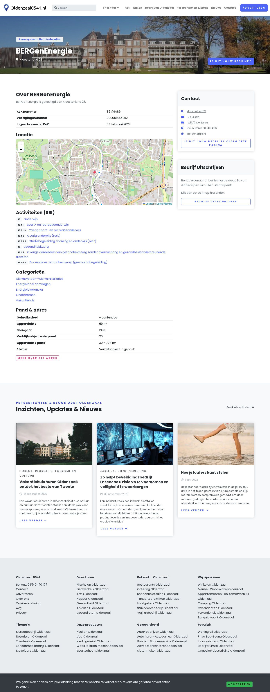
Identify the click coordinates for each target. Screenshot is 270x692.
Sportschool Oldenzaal (93, 651)
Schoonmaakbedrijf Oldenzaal (38, 646)
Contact (230, 8)
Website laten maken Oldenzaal (100, 646)
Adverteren (254, 7)
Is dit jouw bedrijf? (231, 61)
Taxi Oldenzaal (87, 594)
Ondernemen (25, 295)
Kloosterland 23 (31, 59)
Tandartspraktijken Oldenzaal (158, 599)
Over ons (22, 599)
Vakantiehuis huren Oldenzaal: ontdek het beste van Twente (48, 484)
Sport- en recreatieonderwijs (48, 225)
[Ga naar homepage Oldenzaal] (24, 8)
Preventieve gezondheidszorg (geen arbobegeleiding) (68, 262)
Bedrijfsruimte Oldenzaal (215, 646)
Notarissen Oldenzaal (31, 636)
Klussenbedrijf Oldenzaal (33, 632)
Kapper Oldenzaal (90, 599)
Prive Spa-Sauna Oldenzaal (217, 636)
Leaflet (149, 203)
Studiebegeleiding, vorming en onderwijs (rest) (62, 241)
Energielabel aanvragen (33, 284)
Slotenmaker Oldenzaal (154, 651)
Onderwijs (31, 219)
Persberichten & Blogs (192, 8)
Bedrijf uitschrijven (216, 201)
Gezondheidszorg (36, 247)
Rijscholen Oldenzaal (91, 584)
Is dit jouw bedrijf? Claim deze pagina (215, 143)
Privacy (21, 613)
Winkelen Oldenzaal (212, 584)
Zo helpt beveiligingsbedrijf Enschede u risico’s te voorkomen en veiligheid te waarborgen (134, 482)
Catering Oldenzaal (151, 589)
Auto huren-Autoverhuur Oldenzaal (162, 636)
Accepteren (239, 684)
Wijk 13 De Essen (198, 122)
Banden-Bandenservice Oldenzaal (162, 641)
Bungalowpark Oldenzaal (216, 617)
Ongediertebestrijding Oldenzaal (221, 651)
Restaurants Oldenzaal (153, 584)
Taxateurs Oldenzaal (31, 641)
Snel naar (109, 8)
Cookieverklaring (28, 603)
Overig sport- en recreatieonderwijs (55, 230)
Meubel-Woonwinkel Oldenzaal (220, 589)
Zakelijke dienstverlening (123, 471)
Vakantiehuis (25, 300)
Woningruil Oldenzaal (213, 632)
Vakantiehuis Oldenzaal (214, 613)
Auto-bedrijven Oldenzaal (155, 632)
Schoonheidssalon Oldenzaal (158, 594)
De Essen (193, 117)
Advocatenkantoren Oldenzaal (159, 646)
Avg (18, 608)
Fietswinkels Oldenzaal (93, 589)
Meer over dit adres (37, 358)
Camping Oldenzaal (212, 603)
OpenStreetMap (164, 203)
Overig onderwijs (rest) (43, 236)
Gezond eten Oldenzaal (94, 613)
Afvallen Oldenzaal (90, 608)
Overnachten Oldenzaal (215, 608)
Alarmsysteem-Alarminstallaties (39, 39)
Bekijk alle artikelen (238, 407)
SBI (127, 8)
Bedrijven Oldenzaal (159, 8)
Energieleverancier (29, 289)
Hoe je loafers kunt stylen (204, 472)
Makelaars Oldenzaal (31, 651)
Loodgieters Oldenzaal (153, 603)
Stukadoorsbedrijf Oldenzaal (157, 608)
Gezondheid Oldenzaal (93, 603)
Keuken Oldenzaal (89, 632)
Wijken (137, 8)
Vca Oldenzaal (87, 636)
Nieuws (216, 8)
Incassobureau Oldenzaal (216, 641)
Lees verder (31, 520)
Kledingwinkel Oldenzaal (94, 641)
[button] (94, 172)
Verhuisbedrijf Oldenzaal (154, 613)
